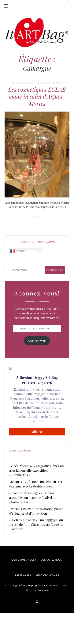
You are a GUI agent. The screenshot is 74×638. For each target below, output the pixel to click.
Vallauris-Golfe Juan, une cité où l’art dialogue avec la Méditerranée (35, 484)
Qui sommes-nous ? (23, 559)
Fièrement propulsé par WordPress (39, 585)
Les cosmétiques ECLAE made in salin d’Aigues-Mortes (37, 96)
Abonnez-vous (37, 341)
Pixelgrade (43, 590)
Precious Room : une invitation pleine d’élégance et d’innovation (36, 511)
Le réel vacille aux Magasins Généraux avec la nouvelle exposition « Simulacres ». (37, 470)
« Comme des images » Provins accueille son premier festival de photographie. (32, 497)
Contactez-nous (51, 559)
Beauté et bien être (49, 83)
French (20, 251)
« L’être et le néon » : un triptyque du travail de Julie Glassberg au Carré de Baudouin (36, 524)
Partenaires (23, 575)
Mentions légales (47, 575)
